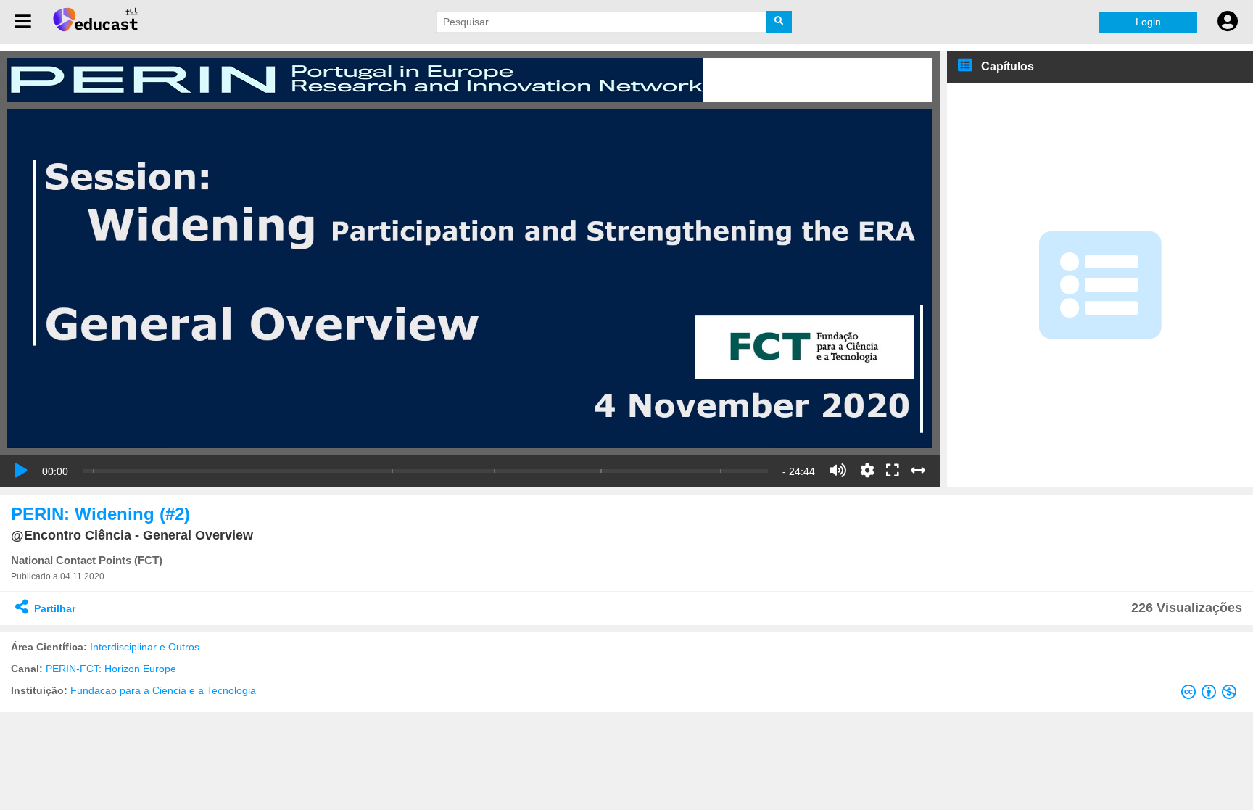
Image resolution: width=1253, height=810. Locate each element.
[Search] (779, 22)
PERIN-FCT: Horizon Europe (111, 668)
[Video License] (1211, 694)
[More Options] (867, 470)
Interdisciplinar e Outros (144, 647)
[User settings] (1227, 22)
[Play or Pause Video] (21, 470)
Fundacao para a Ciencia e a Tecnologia (163, 690)
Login (1148, 22)
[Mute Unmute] (838, 470)
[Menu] (23, 22)
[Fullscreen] (892, 471)
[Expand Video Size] (918, 470)
